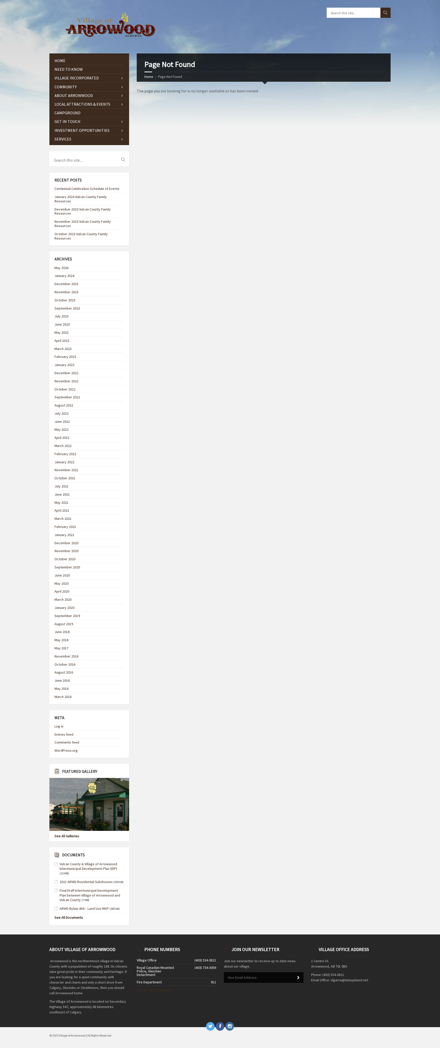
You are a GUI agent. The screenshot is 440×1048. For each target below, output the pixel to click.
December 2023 (66, 284)
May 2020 (61, 583)
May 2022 (61, 429)
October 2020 (64, 559)
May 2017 (61, 648)
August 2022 (63, 405)
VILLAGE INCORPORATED (76, 77)
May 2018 (61, 640)
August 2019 (63, 624)
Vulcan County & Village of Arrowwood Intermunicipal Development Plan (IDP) (88, 866)
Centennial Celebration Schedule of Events (86, 188)
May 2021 (61, 502)
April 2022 (61, 437)
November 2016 (66, 656)
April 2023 (61, 340)
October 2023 (64, 300)
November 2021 (66, 470)
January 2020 (64, 607)
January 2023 (64, 364)
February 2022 (65, 454)
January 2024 (64, 275)
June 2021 (62, 494)
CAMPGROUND (67, 112)
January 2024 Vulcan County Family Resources (80, 198)
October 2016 (64, 664)
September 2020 (67, 567)
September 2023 (67, 308)
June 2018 (62, 632)
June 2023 (62, 324)
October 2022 (64, 389)
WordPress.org (66, 750)
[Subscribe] (298, 978)
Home (148, 76)
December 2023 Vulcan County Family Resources (82, 211)
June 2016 (62, 680)
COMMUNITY (65, 86)
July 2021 (61, 486)
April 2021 (61, 510)
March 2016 (63, 696)
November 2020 (66, 551)
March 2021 (63, 518)
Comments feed (66, 742)
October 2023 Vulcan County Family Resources (81, 236)
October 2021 (64, 478)
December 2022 (66, 373)
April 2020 (61, 591)
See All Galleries (66, 836)
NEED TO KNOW (68, 69)
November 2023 (66, 292)
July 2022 (61, 413)
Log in (58, 726)
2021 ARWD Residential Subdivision (86, 881)
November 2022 (66, 381)
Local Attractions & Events (82, 104)
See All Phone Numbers (154, 990)
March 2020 (63, 599)
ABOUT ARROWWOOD (73, 95)
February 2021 (65, 526)
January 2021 (64, 535)
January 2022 (64, 462)
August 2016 (63, 672)
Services (62, 139)
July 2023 (61, 316)
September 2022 (67, 397)
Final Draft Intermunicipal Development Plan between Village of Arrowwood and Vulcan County (90, 895)
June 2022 (62, 421)
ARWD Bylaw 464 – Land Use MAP (84, 908)
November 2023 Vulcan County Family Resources (82, 223)
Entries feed (63, 734)
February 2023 (65, 356)
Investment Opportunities (81, 130)
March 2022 (63, 445)
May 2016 (61, 688)
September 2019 (67, 615)
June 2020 (62, 575)
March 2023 (63, 348)
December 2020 (66, 543)
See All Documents (68, 917)
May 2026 (61, 268)
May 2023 (61, 332)
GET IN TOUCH (67, 121)
